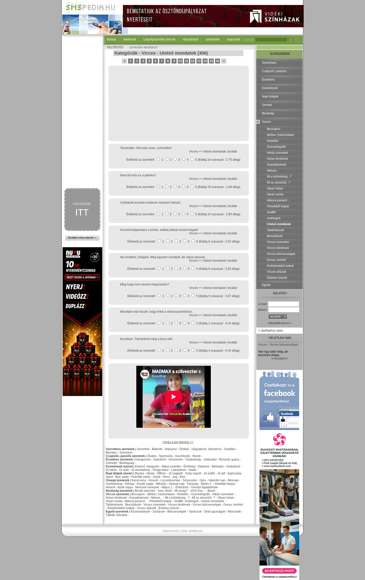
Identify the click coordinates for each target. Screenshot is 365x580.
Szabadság (193, 459)
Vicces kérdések (179, 504)
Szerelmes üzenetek (120, 449)
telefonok (130, 39)
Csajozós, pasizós (274, 71)
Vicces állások (146, 508)
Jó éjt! (221, 473)
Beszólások (133, 504)
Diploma (203, 466)
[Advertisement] (82, 112)
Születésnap (114, 484)
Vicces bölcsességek (207, 504)
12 (192, 61)
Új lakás (111, 470)
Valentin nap (216, 480)
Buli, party (122, 477)
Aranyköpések (138, 497)
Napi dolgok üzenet (119, 473)
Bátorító (157, 449)
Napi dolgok (270, 96)
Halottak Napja (225, 484)
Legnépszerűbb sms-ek (159, 39)
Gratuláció (233, 466)
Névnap (233, 480)
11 (186, 61)
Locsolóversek (170, 480)
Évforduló (182, 487)
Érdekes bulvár (169, 508)
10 (180, 61)
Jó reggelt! (175, 473)
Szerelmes (269, 62)
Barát (211, 490)
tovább (232, 151)
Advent (110, 487)
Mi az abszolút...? (203, 497)
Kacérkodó (182, 456)
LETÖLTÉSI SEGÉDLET (143, 47)
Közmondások (140, 511)
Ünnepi (267, 105)
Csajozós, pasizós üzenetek (125, 456)
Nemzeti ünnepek (147, 487)
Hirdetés (182, 494)
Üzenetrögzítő (200, 494)
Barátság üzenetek (119, 490)
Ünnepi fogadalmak (204, 487)
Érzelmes (268, 79)
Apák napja (125, 487)
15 (211, 61)
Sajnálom (159, 459)
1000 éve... (197, 490)
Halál (192, 470)
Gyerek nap (176, 484)
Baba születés (171, 466)
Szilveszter (189, 480)
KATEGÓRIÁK (280, 54)
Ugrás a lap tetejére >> (178, 442)
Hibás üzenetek (222, 494)
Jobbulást (210, 459)
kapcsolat (233, 39)
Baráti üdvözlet (145, 490)
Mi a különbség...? (177, 497)
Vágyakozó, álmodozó (206, 449)
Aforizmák (234, 511)
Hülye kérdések (116, 497)
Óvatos (152, 456)
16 (217, 61)
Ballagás (218, 466)
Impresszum (171, 531)
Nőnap (129, 484)
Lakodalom (178, 470)
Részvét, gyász (229, 459)
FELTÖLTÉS (115, 47)
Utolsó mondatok (178, 53)
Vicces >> (196, 151)
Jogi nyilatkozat (192, 531)
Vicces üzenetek (117, 494)
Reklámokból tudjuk (121, 508)
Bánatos (111, 452)
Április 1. (206, 484)
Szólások (158, 511)
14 (205, 61)
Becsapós (138, 494)
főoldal (111, 39)
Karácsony (139, 480)
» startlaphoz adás (270, 330)
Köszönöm (176, 459)
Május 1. (167, 487)
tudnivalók (213, 39)
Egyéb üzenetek (117, 511)
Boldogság (126, 463)
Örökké (184, 449)
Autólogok (192, 501)
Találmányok (114, 504)
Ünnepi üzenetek (117, 480)
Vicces (149, 53)
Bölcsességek (176, 511)
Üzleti (156, 477)
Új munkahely (140, 470)
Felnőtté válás (140, 477)
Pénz (166, 477)
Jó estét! (209, 473)
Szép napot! (193, 473)
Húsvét (153, 480)
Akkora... (156, 497)
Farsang (192, 484)
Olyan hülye (226, 497)
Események (270, 88)
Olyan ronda (114, 501)
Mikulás (161, 484)
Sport (109, 477)
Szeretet (111, 463)
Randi (196, 456)
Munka (139, 473)
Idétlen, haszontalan (161, 494)
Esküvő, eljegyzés (147, 466)
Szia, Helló (164, 490)
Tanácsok (195, 511)
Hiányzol (171, 449)
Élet (182, 477)
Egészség (234, 473)
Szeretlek (143, 449)
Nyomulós (166, 456)
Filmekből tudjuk (160, 501)
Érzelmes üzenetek (119, 459)
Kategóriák (126, 53)
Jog (174, 477)
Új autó (124, 470)
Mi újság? (181, 490)
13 (199, 61)
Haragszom (143, 459)
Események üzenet (119, 466)
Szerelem (125, 452)
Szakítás (229, 449)
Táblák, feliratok (116, 515)
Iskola (150, 473)
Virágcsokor (160, 470)
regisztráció (190, 39)
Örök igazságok (214, 511)
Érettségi (189, 466)
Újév (203, 480)
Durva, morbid (233, 504)
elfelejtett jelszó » (280, 323)
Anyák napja (145, 484)
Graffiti (178, 501)
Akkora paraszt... (136, 501)
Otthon (161, 473)
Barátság (268, 113)
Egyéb (266, 285)
